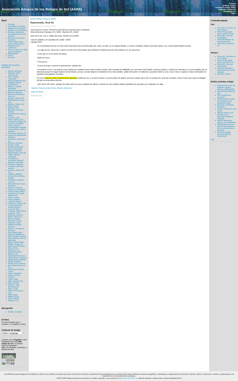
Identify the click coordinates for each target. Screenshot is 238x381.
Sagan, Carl (13, 254)
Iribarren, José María (16, 190)
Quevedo (12, 240)
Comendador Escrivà (17, 127)
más (212, 140)
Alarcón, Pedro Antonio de (14, 74)
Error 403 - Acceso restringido (225, 37)
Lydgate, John (14, 213)
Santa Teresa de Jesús (17, 258)
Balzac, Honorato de (16, 90)
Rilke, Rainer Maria (16, 242)
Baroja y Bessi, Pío (16, 98)
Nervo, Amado (14, 219)
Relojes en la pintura (17, 28)
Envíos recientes (15, 312)
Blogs (39, 19)
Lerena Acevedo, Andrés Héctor (15, 206)
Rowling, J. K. (14, 250)
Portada (232, 4)
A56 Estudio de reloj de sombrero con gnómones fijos (225, 101)
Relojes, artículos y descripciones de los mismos (17, 34)
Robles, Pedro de (15, 244)
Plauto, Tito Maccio (16, 228)
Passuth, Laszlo (15, 221)
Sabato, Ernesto (15, 252)
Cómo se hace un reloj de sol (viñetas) (17, 51)
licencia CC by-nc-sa (129, 378)
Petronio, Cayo (14, 223)
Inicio (32, 19)
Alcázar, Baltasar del (16, 81)
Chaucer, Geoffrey (15, 123)
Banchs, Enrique (15, 92)
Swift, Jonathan (15, 273)
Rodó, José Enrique (16, 246)
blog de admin (50, 19)
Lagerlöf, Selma (14, 201)
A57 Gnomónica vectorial (224, 96)
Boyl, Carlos (13, 106)
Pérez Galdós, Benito (17, 236)
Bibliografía (13, 53)
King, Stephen (14, 199)
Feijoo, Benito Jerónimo (14, 156)
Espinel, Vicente (15, 151)
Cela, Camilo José (15, 120)
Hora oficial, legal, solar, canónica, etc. (16, 43)
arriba (48, 88)
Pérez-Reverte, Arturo (17, 238)
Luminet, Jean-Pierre (17, 211)
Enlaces (11, 57)
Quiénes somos (229, 5)
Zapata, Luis (13, 300)
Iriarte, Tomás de (15, 188)
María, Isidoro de (15, 217)
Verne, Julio (13, 289)
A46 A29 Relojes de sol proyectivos (225, 40)
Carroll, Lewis (14, 118)
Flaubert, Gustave (15, 162)
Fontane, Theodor (15, 164)
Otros (10, 55)
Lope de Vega (14, 209)
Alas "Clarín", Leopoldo (13, 78)
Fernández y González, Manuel (15, 159)
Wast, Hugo (13, 295)
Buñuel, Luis (13, 108)
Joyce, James (14, 197)
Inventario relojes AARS (225, 7)
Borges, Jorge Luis (16, 104)
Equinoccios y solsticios (14, 47)
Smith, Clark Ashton (16, 263)
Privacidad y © (230, 11)
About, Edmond (15, 71)
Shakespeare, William (17, 260)
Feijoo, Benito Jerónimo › (62, 88)
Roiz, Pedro (13, 248)
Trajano (11, 277)
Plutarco (11, 230)
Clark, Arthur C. (14, 125)
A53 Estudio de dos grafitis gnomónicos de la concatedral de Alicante (226, 127)
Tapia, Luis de (14, 275)
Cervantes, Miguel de (17, 122)
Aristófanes (13, 85)
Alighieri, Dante (14, 83)
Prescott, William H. (16, 234)
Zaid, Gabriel (13, 298)
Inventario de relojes (16, 26)
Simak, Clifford (14, 262)
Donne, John (13, 145)
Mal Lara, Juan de (15, 215)
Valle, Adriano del (15, 281)
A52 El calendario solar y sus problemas (226, 121)
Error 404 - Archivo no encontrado (226, 29)
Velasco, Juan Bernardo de (14, 286)
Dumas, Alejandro (15, 147)
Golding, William (15, 174)
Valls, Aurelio (13, 283)
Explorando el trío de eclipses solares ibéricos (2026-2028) (226, 87)
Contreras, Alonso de (17, 133)
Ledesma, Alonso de (17, 203)
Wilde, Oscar (13, 297)
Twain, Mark (13, 279)
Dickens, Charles (15, 143)
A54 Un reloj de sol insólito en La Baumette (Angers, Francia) (225, 115)
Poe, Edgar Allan (15, 232)
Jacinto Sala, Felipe (16, 192)
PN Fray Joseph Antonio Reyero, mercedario (224, 134)
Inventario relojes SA (227, 9)
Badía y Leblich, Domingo (15, 87)
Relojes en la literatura (17, 30)
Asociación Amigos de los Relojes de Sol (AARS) (42, 9)
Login (233, 13)
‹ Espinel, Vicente (37, 88)
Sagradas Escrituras (16, 256)
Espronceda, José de (17, 153)
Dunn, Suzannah (15, 149)
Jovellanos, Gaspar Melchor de (16, 194)
